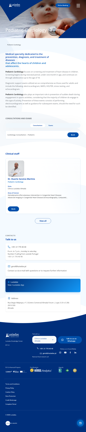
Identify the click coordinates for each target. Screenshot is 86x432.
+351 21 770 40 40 (46, 349)
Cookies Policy (9, 392)
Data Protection (10, 396)
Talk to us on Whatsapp (71, 340)
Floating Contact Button (80, 423)
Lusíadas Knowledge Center (14, 341)
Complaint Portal (10, 404)
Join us (7, 345)
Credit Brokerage (10, 400)
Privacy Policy (9, 388)
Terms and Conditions (12, 384)
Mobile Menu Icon (79, 5)
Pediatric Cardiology (15, 182)
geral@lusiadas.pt (49, 353)
